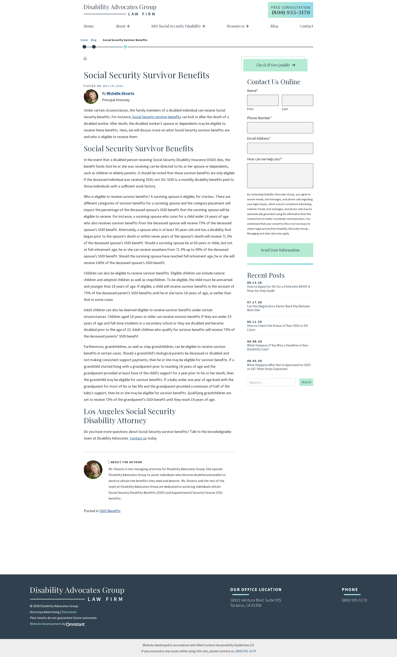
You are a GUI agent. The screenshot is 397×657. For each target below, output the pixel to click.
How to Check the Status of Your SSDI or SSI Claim (277, 326)
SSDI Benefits (110, 510)
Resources (236, 26)
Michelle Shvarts (120, 93)
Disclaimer (69, 612)
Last (285, 109)
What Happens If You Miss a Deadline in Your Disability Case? (277, 345)
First (250, 109)
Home (89, 26)
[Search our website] (273, 382)
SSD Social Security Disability (176, 26)
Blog (274, 26)
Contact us (138, 438)
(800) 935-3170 (245, 651)
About (120, 26)
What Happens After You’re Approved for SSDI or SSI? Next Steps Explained (279, 365)
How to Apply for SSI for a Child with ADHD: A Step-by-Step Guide (278, 286)
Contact (306, 26)
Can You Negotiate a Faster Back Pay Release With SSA (278, 306)
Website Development (46, 624)
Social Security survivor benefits (156, 116)
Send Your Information (280, 249)
